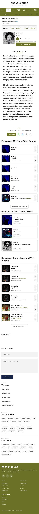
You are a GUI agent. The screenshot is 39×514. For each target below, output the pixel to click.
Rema (20, 421)
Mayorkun (26, 421)
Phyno (22, 425)
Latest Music (33, 28)
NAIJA (26, 28)
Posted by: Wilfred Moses (9, 21)
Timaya (4, 451)
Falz (34, 418)
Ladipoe (32, 444)
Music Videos (23, 483)
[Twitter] (7, 476)
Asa (9, 447)
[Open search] (37, 14)
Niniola (19, 444)
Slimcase (11, 451)
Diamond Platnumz (6, 454)
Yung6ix (31, 451)
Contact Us (4, 499)
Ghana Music (18, 14)
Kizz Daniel (13, 421)
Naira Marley (5, 425)
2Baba (3, 418)
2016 (12, 28)
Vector (3, 447)
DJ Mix (22, 485)
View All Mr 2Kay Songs (18, 206)
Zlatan (28, 418)
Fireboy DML (5, 421)
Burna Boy (10, 418)
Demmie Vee (15, 447)
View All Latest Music (18, 326)
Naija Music (6, 14)
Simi (12, 425)
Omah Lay (4, 428)
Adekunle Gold (5, 444)
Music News (23, 490)
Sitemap (4, 504)
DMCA (3, 502)
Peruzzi (24, 451)
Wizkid (17, 425)
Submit (7, 377)
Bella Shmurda (12, 431)
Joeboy (17, 418)
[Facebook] (3, 476)
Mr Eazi (4, 431)
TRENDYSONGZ (19, 3)
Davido (23, 418)
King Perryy (23, 447)
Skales (13, 444)
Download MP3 (26, 44)
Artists (22, 488)
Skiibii (30, 447)
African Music (29, 14)
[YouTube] (11, 476)
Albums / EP (5, 490)
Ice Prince (18, 451)
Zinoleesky (20, 431)
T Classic (26, 444)
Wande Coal (12, 428)
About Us (4, 497)
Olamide (29, 425)
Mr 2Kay (19, 33)
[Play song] (17, 38)
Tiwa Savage (21, 428)
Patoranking (29, 428)
